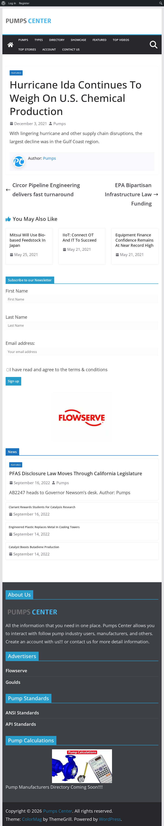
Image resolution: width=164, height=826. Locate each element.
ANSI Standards (22, 713)
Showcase (78, 40)
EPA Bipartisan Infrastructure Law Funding (128, 194)
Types (39, 40)
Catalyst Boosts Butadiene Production (34, 547)
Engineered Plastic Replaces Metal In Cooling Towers (44, 527)
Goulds (13, 682)
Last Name (16, 317)
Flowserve (16, 670)
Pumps (23, 40)
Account (49, 49)
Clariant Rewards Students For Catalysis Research (42, 507)
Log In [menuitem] (12, 3)
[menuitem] (3, 3)
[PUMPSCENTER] (32, 607)
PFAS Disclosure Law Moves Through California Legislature (75, 473)
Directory (56, 40)
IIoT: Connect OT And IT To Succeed (79, 237)
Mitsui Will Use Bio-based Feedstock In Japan (27, 240)
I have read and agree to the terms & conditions (58, 369)
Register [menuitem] (24, 3)
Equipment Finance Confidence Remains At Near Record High (134, 240)
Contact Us (71, 49)
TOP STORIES (27, 49)
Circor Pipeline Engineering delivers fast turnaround (46, 190)
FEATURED (99, 40)
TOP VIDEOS (121, 40)
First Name (17, 291)
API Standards (21, 724)
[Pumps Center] (10, 45)
